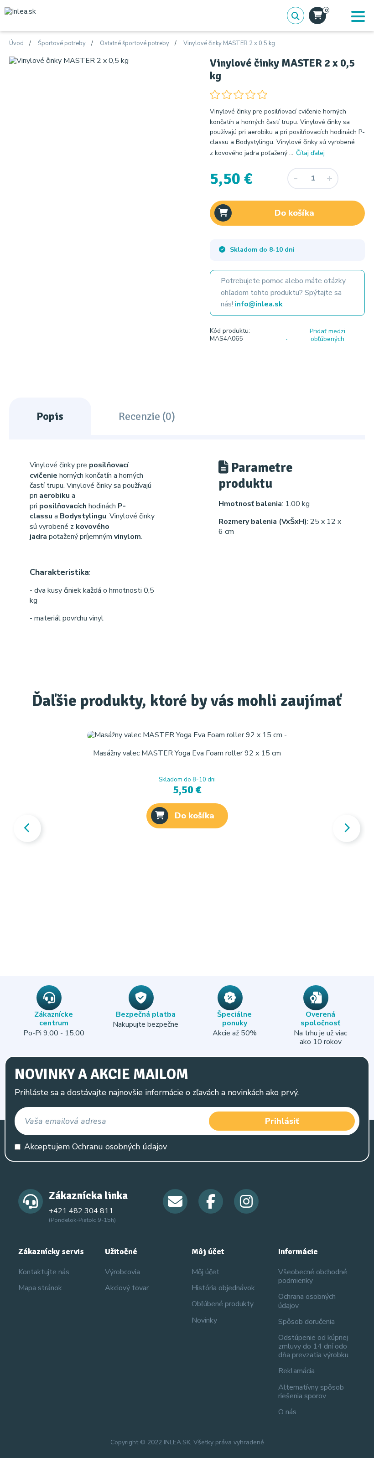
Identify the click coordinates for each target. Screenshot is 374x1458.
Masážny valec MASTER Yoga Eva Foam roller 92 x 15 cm (187, 753)
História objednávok (223, 1288)
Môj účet (205, 1272)
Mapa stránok (40, 1288)
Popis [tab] (49, 416)
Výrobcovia (122, 1272)
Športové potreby (62, 43)
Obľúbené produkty (223, 1304)
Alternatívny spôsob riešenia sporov (311, 1391)
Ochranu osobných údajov (119, 1146)
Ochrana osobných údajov (307, 1301)
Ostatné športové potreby (134, 43)
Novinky (204, 1320)
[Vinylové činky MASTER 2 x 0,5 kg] (69, 61)
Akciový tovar (127, 1288)
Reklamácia (296, 1371)
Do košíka (294, 212)
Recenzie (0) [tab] (147, 416)
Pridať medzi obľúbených (327, 335)
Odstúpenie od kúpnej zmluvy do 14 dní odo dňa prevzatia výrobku (313, 1346)
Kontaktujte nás (43, 1272)
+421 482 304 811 (81, 1211)
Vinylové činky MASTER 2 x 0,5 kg (229, 43)
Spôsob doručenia (306, 1322)
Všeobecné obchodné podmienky (312, 1276)
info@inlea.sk (259, 304)
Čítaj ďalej (310, 153)
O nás (287, 1412)
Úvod (16, 43)
